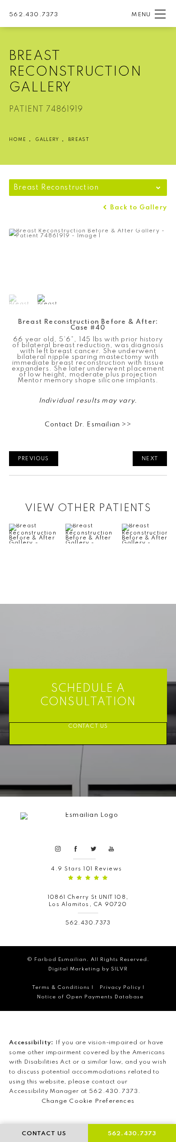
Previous (33, 459)
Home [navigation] (17, 139)
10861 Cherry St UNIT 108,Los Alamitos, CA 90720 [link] (88, 901)
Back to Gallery (137, 208)
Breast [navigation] (78, 139)
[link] (33, 14)
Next (150, 459)
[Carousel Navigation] (88, 553)
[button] (160, 14)
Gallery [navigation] (47, 139)
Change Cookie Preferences (88, 1101)
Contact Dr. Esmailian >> (88, 424)
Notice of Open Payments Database (90, 997)
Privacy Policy (120, 987)
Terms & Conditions (61, 987)
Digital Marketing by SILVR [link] (88, 969)
